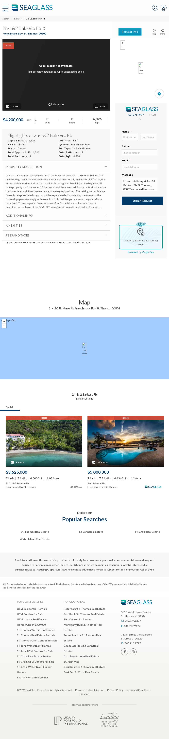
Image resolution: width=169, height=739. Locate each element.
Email (126, 160)
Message (127, 174)
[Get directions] (159, 93)
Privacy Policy (115, 689)
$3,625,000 (16, 472)
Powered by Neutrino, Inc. (89, 689)
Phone (126, 146)
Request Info (130, 31)
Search (5, 18)
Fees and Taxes (17, 235)
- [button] (122, 47)
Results (17, 18)
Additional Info (19, 215)
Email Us (146, 116)
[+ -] (140, 68)
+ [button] (122, 43)
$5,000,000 (98, 472)
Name (127, 131)
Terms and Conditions (138, 689)
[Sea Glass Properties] (31, 10)
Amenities (14, 225)
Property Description (24, 166)
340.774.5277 (136, 115)
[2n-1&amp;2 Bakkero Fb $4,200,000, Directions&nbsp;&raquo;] (140, 68)
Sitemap (84, 693)
